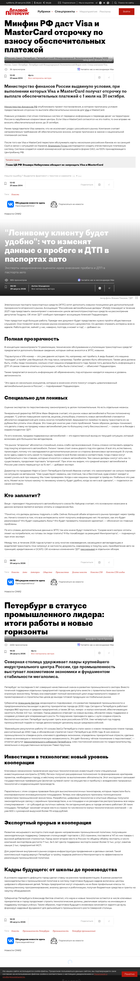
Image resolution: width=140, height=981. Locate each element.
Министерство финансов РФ (20, 106)
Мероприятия (88, 11)
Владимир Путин (58, 145)
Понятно (130, 974)
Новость (15, 194)
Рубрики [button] (44, 11)
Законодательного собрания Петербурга (47, 741)
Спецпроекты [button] (65, 11)
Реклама (105, 11)
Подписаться (68, 3)
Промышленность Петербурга (36, 931)
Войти (126, 11)
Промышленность (61, 931)
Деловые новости (79, 572)
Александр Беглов (28, 703)
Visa (87, 110)
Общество (47, 572)
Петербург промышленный (83, 931)
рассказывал (88, 549)
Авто (25, 572)
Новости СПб (96, 572)
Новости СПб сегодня (115, 572)
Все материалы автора (39, 78)
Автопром (35, 572)
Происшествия (62, 572)
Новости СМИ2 (12, 214)
